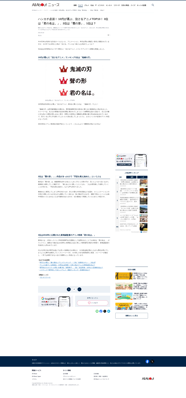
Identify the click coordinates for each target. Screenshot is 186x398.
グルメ (86, 5)
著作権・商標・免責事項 (101, 376)
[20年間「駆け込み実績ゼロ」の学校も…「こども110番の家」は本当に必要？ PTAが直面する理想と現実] (140, 286)
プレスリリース (45, 277)
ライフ (80, 5)
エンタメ (109, 5)
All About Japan (36, 376)
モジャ (40, 35)
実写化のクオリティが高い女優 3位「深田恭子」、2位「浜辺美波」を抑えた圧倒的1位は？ (71, 267)
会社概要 (65, 373)
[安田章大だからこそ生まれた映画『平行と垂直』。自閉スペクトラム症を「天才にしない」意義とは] (140, 275)
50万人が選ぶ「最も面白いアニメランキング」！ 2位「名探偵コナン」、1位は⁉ (67, 262)
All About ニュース (37, 10)
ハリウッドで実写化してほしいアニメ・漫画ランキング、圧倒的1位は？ (65, 270)
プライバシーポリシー (69, 376)
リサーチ (117, 5)
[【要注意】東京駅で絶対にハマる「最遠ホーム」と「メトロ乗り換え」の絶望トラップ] (140, 296)
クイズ (133, 5)
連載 (75, 5)
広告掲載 (96, 373)
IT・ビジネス (99, 5)
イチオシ (34, 379)
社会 (92, 5)
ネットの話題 (141, 5)
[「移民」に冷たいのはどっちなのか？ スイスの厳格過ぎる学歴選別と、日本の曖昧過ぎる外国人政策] (140, 306)
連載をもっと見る (131, 315)
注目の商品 (125, 5)
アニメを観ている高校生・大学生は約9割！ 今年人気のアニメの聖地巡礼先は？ (67, 265)
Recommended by (135, 232)
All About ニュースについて (101, 379)
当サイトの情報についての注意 (72, 379)
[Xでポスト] (104, 311)
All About (34, 373)
